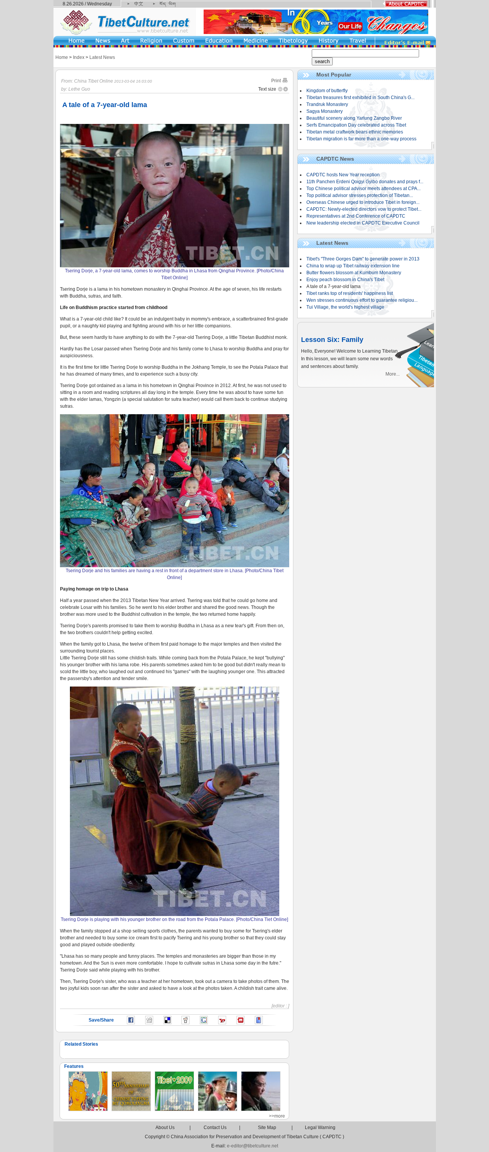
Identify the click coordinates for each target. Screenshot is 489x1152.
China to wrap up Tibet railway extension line (353, 265)
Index (78, 57)
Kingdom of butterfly (327, 90)
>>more (277, 1116)
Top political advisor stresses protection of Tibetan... (359, 195)
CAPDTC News (335, 159)
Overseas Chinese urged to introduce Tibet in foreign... (362, 202)
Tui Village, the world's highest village (345, 307)
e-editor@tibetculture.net (252, 1146)
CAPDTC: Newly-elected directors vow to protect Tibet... (363, 209)
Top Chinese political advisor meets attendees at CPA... (363, 188)
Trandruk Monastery (327, 104)
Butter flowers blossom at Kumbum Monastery (353, 272)
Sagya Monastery (324, 111)
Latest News (102, 57)
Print (276, 80)
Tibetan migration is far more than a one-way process (361, 139)
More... (392, 374)
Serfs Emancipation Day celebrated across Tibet (356, 125)
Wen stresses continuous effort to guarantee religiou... (362, 300)
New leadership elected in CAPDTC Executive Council (362, 223)
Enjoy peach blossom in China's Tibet (345, 279)
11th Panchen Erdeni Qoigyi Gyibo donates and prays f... (364, 181)
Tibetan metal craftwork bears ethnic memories (354, 132)
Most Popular (333, 75)
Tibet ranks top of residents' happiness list (349, 293)
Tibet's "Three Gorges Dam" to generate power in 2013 (362, 259)
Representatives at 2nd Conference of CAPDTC (355, 216)
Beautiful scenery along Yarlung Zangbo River (354, 118)
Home (61, 57)
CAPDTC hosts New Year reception (343, 174)
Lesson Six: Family (332, 339)
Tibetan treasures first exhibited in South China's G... (360, 97)
